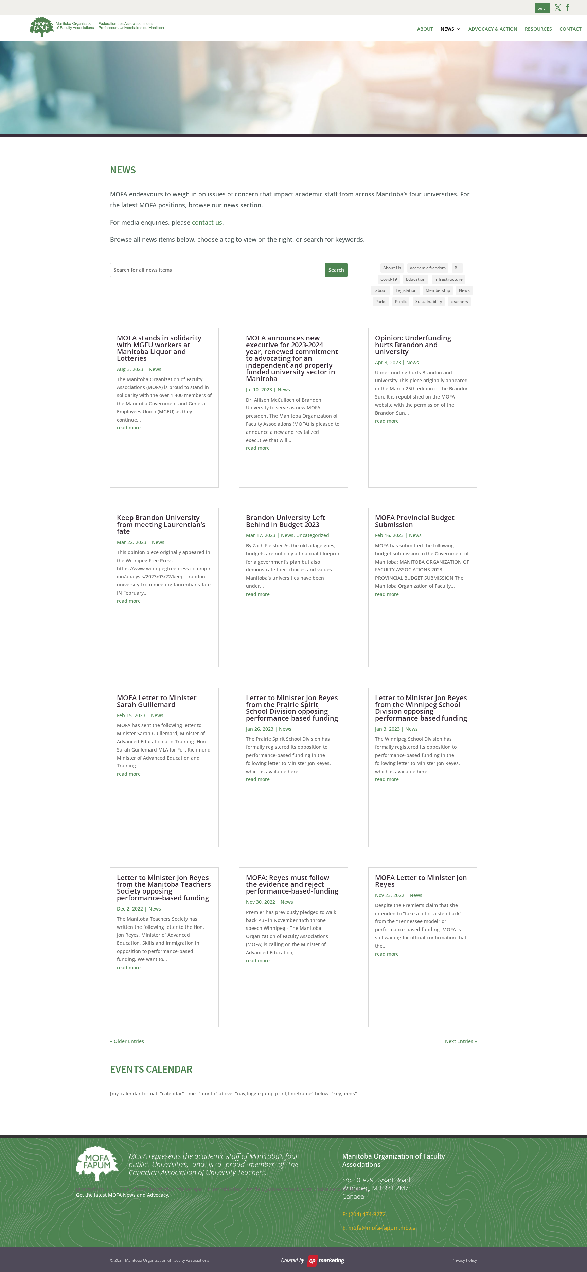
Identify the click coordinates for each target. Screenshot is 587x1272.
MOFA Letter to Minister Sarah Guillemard (157, 701)
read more (129, 427)
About (425, 29)
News (447, 29)
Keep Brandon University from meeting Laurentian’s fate (161, 524)
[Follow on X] (558, 7)
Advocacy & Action (492, 29)
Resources (538, 29)
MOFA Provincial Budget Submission (415, 521)
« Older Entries (127, 1041)
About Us (392, 268)
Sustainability (428, 301)
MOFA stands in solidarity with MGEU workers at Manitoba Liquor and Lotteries (159, 348)
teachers (459, 301)
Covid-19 (388, 279)
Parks (380, 301)
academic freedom (428, 268)
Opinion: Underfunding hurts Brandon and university (413, 344)
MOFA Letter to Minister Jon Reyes (421, 881)
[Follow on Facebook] (568, 7)
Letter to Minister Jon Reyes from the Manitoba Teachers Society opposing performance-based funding (164, 887)
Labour (380, 290)
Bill (457, 268)
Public (401, 301)
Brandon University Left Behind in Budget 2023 (285, 521)
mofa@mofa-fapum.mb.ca (382, 1228)
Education (416, 279)
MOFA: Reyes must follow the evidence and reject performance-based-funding (292, 884)
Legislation (406, 290)
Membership (438, 290)
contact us (207, 222)
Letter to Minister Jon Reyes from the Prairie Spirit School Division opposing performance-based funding (292, 708)
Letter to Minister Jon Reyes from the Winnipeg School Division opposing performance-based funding (421, 708)
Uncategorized (312, 535)
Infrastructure (448, 279)
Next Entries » (461, 1041)
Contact (570, 29)
